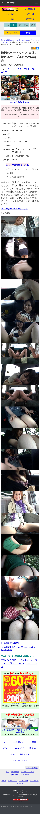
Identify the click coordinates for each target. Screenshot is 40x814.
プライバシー (12, 806)
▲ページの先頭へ (32, 768)
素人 (19, 25)
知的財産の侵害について (25, 806)
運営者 (4, 781)
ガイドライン (12, 781)
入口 (3, 3)
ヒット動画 (10, 14)
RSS (13, 754)
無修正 (33, 25)
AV (13, 25)
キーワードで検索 (20, 760)
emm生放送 (10, 19)
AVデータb (30, 14)
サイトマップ (34, 781)
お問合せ (20, 783)
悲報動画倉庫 (23, 754)
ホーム (7, 742)
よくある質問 (23, 781)
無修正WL (15, 775)
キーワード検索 (12, 33)
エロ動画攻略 (30, 9)
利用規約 (3, 806)
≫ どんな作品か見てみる (20, 102)
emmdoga (15, 772)
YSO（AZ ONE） (10, 660)
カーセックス (14, 69)
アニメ (26, 25)
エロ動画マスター (27, 772)
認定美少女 (30, 19)
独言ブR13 (25, 775)
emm (7, 25)
